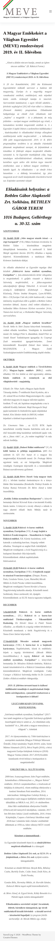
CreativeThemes (10, 937)
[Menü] (50, 11)
